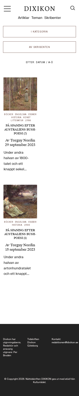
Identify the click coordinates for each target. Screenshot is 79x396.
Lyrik (28, 120)
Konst (27, 117)
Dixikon (39, 10)
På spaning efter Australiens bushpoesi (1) (20, 234)
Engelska (21, 114)
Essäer (32, 114)
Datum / (42, 62)
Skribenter (52, 17)
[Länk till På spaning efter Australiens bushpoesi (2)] (20, 94)
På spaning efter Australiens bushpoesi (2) (20, 129)
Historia (16, 117)
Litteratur (17, 120)
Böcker (8, 114)
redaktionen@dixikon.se (65, 342)
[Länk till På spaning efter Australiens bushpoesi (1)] (20, 201)
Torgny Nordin (22, 140)
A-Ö (50, 62)
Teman (36, 17)
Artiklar (23, 17)
